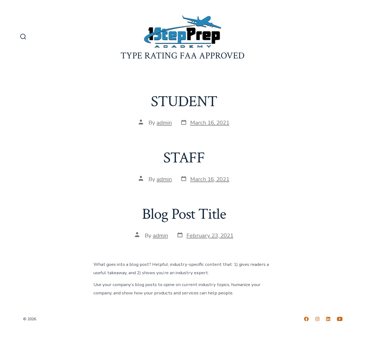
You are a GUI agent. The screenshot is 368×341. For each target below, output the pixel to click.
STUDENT (184, 102)
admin (164, 122)
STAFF (184, 158)
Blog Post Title (184, 214)
